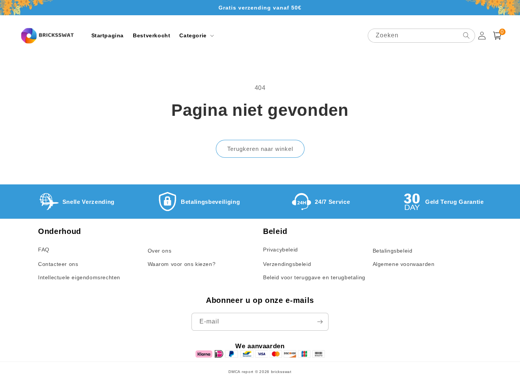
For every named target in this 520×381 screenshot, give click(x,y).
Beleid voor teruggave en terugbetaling (314, 277)
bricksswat (281, 372)
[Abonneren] (319, 322)
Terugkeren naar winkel (260, 149)
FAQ (43, 250)
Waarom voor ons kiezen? (182, 264)
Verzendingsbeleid (287, 264)
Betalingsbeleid (393, 251)
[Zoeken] (466, 35)
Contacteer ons (58, 264)
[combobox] (421, 35)
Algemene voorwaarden (404, 264)
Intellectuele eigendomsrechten (79, 277)
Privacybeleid (280, 250)
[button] (196, 35)
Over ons (160, 251)
